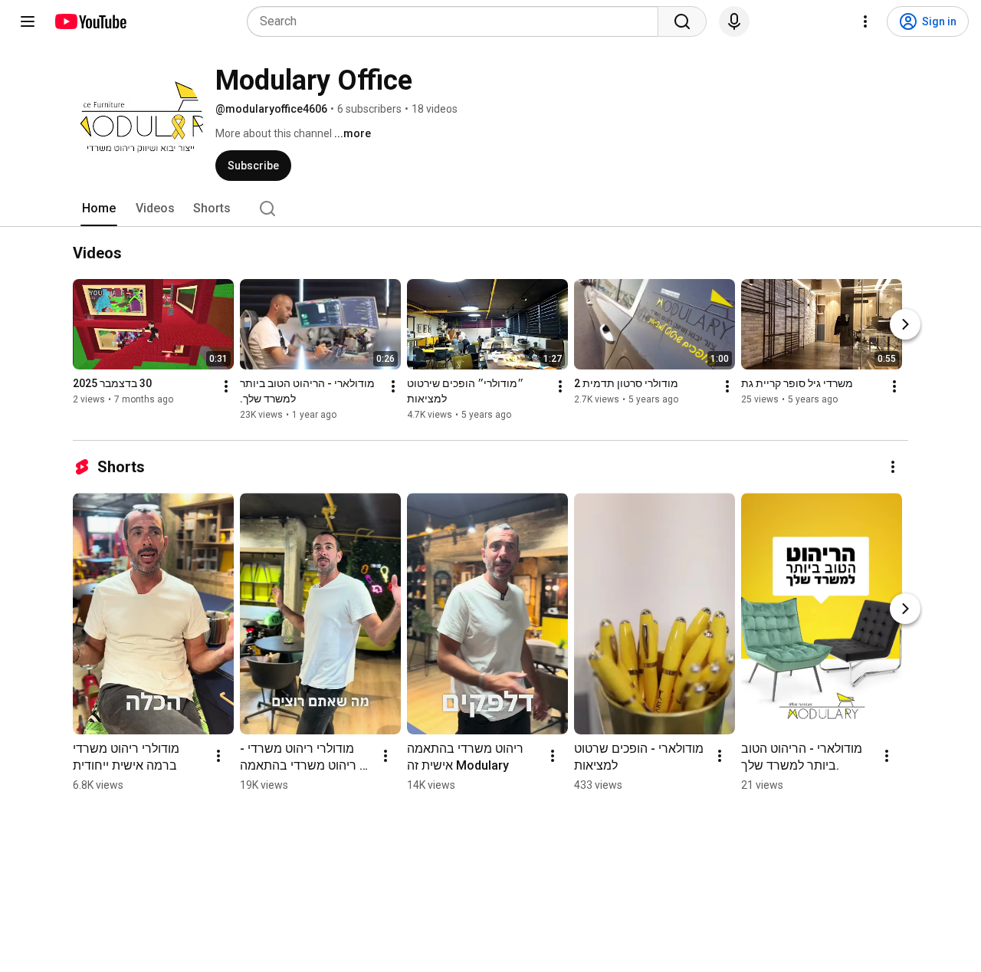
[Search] (682, 21)
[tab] (98, 208)
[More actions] (226, 386)
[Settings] (865, 21)
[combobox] (457, 21)
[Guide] (27, 21)
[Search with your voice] (734, 21)
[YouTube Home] (90, 21)
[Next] (905, 324)
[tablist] (490, 208)
